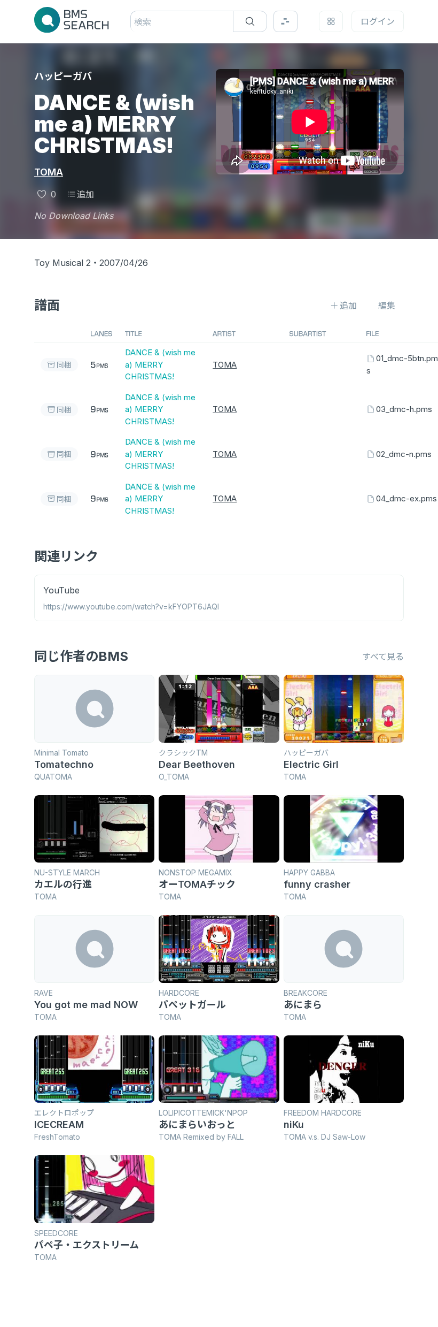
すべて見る (383, 656)
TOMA (48, 172)
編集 (386, 305)
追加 (85, 194)
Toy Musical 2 (62, 262)
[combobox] (135, 22)
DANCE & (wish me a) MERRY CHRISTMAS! (160, 364)
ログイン (378, 21)
